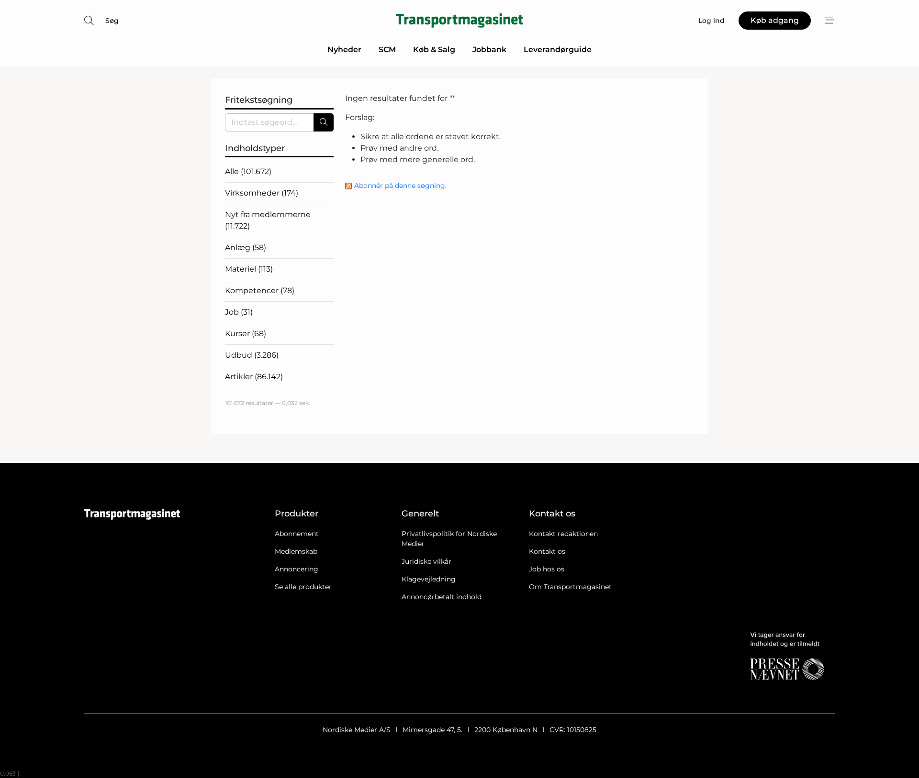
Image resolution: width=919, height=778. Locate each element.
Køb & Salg (434, 49)
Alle (248, 171)
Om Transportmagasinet (570, 586)
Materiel (249, 269)
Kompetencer (259, 290)
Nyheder (344, 49)
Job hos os (546, 569)
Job (239, 312)
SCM (387, 49)
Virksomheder (261, 192)
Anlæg (245, 247)
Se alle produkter (303, 586)
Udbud (252, 355)
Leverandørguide (558, 49)
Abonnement (297, 533)
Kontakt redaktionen (563, 533)
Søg (112, 20)
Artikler (254, 376)
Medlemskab (296, 551)
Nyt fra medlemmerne (268, 220)
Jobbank (489, 49)
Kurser (245, 333)
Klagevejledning (429, 579)
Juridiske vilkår (426, 561)
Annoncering (296, 569)
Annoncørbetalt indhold (442, 596)
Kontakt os (547, 551)
